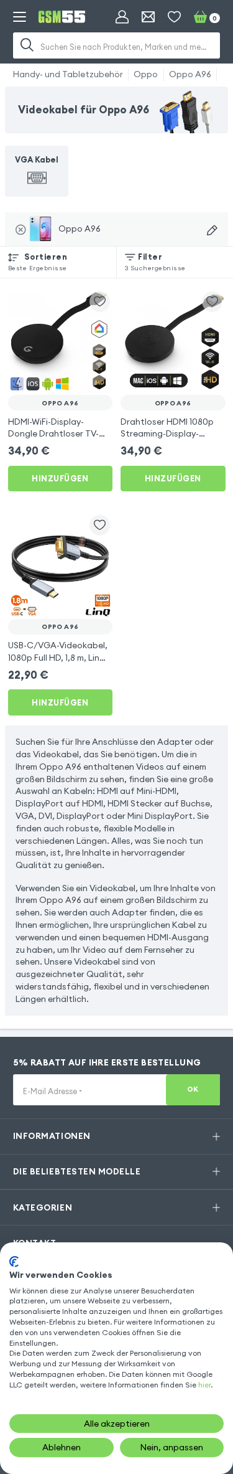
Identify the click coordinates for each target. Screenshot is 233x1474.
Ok (193, 1089)
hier (204, 1384)
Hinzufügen (60, 478)
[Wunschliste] (174, 17)
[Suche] (27, 45)
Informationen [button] (52, 1135)
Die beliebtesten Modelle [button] (77, 1171)
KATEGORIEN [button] (42, 1207)
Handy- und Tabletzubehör (68, 74)
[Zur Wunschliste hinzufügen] (99, 301)
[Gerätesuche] (212, 230)
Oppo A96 (190, 74)
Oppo (146, 74)
